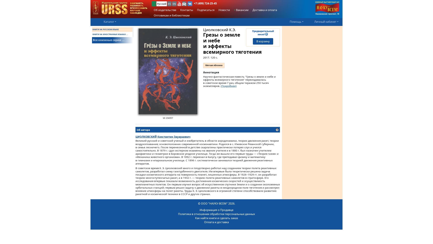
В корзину (263, 41)
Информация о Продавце (216, 210)
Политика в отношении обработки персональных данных (216, 214)
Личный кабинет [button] (325, 22)
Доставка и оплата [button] (265, 10)
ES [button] (169, 3)
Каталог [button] (109, 22)
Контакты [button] (186, 10)
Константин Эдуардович (162, 136)
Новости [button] (224, 10)
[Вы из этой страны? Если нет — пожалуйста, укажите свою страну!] (154, 3)
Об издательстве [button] (165, 10)
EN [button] (174, 3)
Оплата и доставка (216, 222)
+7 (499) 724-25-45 (205, 3)
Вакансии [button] (241, 10)
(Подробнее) (229, 86)
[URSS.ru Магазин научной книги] (120, 8)
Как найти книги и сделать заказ (216, 218)
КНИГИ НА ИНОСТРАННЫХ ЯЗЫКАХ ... (110, 34)
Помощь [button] (295, 22)
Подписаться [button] (205, 10)
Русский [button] (161, 3)
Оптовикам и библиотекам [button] (172, 15)
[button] (179, 3)
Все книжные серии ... (108, 40)
